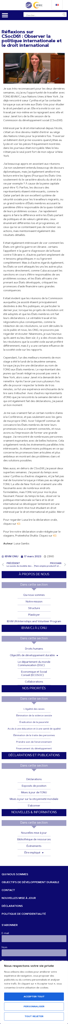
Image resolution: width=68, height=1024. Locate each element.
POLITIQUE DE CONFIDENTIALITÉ (24, 914)
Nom (4, 947)
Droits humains (34, 649)
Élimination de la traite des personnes (34, 735)
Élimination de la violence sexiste (34, 716)
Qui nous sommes (34, 595)
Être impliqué (32, 852)
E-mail (5, 933)
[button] (5, 15)
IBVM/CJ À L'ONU (34, 628)
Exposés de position (34, 786)
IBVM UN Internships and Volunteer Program (34, 621)
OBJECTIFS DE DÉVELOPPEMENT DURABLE (30, 882)
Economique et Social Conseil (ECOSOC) (34, 674)
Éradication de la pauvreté (34, 722)
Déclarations (34, 779)
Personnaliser (34, 1007)
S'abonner (34, 805)
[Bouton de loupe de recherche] (64, 14)
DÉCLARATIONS (12, 906)
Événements (34, 846)
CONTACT (8, 890)
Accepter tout (34, 997)
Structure (34, 608)
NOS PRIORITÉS (34, 688)
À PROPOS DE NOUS (34, 574)
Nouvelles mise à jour (34, 833)
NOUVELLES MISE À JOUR (19, 898)
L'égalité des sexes (34, 709)
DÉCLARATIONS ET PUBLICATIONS (34, 755)
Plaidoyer (34, 615)
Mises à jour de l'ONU (34, 792)
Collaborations (34, 682)
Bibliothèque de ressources (34, 839)
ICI (18, 524)
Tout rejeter (34, 1016)
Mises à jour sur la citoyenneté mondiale (34, 799)
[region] (34, 992)
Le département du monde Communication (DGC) (34, 664)
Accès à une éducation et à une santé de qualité (34, 729)
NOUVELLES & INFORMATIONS (34, 812)
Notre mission (34, 601)
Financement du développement (34, 749)
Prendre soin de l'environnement (34, 742)
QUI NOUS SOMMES (15, 874)
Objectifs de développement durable (32, 655)
